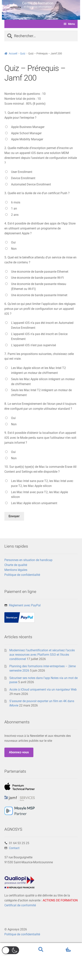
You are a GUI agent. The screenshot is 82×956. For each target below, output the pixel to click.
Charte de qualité (15, 565)
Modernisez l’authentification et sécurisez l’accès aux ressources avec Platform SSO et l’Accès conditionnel (42, 654)
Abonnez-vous (19, 752)
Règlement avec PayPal (25, 605)
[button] (10, 950)
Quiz (22, 53)
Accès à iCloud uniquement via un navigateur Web (43, 689)
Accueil (13, 53)
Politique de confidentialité (22, 575)
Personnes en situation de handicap (28, 560)
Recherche (41, 949)
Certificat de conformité (20, 905)
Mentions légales (15, 570)
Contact (14, 848)
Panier (63, 946)
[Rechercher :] (41, 36)
